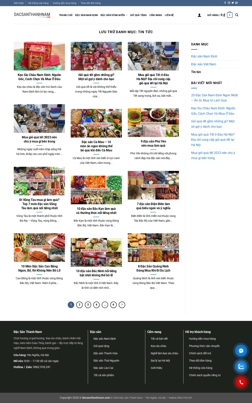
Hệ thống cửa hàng (38, 3)
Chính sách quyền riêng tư (205, 375)
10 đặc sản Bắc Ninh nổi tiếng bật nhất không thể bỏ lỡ (96, 273)
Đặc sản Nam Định (86, 15)
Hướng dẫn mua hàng (64, 3)
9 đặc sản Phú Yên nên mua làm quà (153, 143)
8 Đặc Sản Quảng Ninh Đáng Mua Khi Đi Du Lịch (153, 268)
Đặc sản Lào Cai (103, 367)
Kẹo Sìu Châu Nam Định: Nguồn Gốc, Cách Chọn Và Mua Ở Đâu (39, 77)
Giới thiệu (19, 3)
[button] (199, 15)
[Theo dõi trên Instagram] (229, 3)
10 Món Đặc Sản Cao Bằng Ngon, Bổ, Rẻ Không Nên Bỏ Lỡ (39, 268)
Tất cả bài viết (159, 338)
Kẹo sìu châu (158, 346)
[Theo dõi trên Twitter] (233, 3)
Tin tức (196, 72)
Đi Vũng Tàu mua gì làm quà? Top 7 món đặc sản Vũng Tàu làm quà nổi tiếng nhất (39, 204)
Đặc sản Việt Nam (203, 64)
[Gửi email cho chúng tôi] (236, 3)
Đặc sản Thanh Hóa (106, 353)
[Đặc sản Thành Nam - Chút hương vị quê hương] (33, 15)
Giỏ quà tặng (138, 15)
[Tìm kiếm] (236, 15)
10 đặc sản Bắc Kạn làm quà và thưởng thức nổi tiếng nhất (96, 211)
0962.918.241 (41, 367)
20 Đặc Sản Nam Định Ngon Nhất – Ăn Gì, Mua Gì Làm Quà (214, 98)
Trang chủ (65, 15)
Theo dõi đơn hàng (91, 3)
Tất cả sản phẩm (104, 375)
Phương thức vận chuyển (204, 346)
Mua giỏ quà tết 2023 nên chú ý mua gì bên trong (39, 139)
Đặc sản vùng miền (113, 15)
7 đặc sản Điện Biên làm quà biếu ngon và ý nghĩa (153, 206)
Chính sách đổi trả (200, 353)
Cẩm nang (155, 15)
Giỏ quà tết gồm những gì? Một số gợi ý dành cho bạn (96, 77)
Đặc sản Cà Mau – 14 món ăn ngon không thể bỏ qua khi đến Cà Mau (96, 146)
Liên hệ (169, 15)
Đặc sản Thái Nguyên (106, 360)
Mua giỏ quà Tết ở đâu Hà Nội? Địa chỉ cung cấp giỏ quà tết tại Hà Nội (153, 79)
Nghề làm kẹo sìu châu (164, 353)
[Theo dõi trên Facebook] (225, 3)
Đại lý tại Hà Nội (160, 360)
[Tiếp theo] (122, 305)
